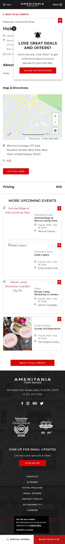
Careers (32, 510)
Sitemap (32, 482)
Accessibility (32, 504)
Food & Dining (42, 325)
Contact (32, 476)
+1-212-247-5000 (7, 4)
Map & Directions (15, 88)
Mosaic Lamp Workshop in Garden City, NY (46, 293)
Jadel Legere (41, 254)
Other (37, 288)
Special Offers (20, 539)
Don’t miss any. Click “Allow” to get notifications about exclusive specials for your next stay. (38, 58)
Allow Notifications (38, 70)
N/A (9, 160)
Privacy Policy (32, 499)
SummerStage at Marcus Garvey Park (45, 219)
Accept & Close (24, 530)
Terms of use (34, 139)
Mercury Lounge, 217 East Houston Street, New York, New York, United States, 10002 (27, 150)
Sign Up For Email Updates (32, 449)
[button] (16, 171)
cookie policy (35, 525)
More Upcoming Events (32, 201)
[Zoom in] (55, 116)
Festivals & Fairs (43, 215)
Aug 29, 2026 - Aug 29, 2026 (47, 226)
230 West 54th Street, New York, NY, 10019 (32, 390)
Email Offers (32, 493)
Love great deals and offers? (37, 45)
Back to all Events (17, 14)
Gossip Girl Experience (47, 328)
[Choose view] (55, 131)
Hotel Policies (32, 487)
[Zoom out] (55, 122)
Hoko (9, 29)
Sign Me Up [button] (34, 464)
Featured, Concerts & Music (19, 22)
